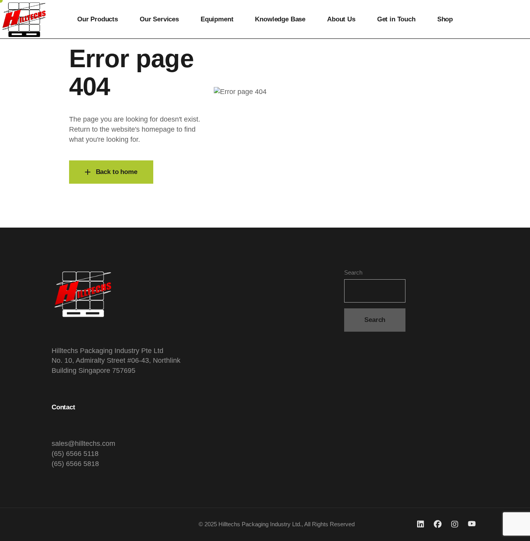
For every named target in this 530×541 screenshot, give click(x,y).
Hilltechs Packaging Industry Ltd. (259, 524)
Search (353, 272)
